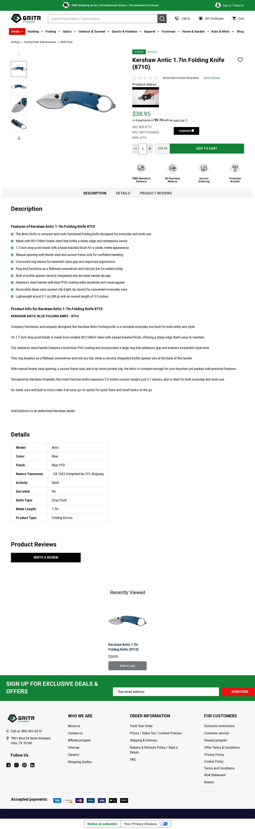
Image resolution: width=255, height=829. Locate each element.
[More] (22, 32)
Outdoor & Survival (91, 31)
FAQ (133, 759)
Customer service (216, 733)
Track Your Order (141, 726)
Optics (67, 31)
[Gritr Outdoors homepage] (26, 18)
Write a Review (212, 78)
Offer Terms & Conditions (222, 747)
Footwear (169, 31)
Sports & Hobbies (124, 31)
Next (19, 137)
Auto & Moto (220, 31)
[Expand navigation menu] (42, 32)
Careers (73, 755)
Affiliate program (79, 740)
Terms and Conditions (226, 768)
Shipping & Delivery (143, 740)
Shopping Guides (80, 762)
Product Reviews (156, 193)
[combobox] (103, 18)
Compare (185, 131)
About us (74, 726)
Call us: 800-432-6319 (26, 731)
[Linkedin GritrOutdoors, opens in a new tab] (32, 765)
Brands (209, 782)
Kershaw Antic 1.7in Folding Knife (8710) (123, 647)
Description (94, 193)
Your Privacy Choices (140, 824)
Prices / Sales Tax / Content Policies (156, 733)
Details (123, 193)
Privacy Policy (226, 754)
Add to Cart (207, 148)
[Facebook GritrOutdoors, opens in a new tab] (8, 765)
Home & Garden (193, 31)
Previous (19, 55)
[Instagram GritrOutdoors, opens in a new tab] (16, 765)
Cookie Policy (226, 761)
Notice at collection (102, 824)
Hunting (33, 31)
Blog (240, 31)
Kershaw (152, 51)
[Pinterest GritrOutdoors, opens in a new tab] (24, 765)
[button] (159, 120)
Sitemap (73, 747)
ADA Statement (215, 775)
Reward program (215, 740)
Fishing (50, 31)
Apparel (149, 31)
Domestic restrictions (219, 726)
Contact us (75, 733)
